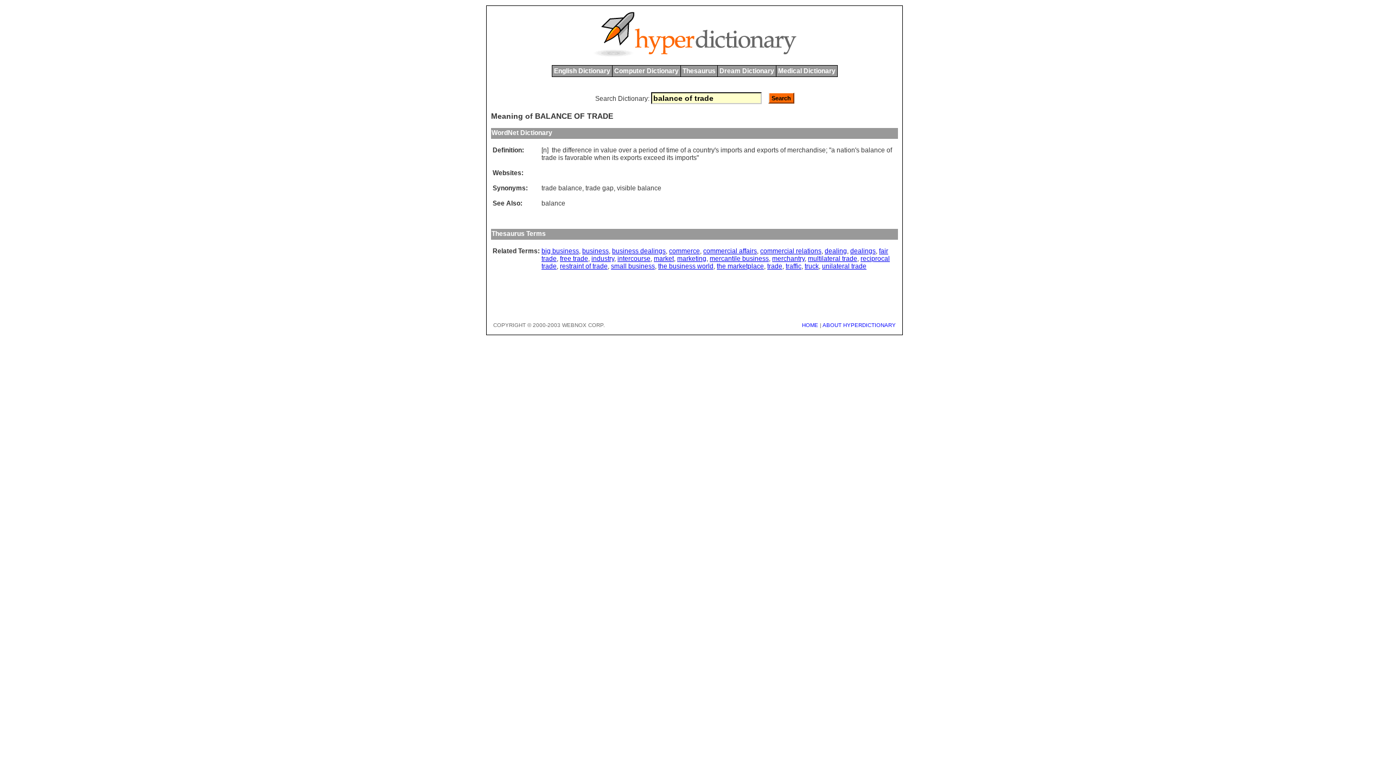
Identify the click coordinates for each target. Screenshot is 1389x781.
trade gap (599, 188)
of (662, 150)
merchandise (806, 150)
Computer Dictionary (646, 71)
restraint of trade (584, 266)
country (704, 150)
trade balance (561, 188)
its (615, 158)
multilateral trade (832, 259)
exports (768, 150)
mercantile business (739, 259)
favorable (578, 158)
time (672, 150)
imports (731, 150)
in (596, 150)
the (556, 150)
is (560, 158)
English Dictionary (582, 71)
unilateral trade (844, 266)
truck (812, 266)
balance (873, 150)
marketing (691, 259)
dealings (863, 251)
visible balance (639, 188)
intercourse (634, 259)
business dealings (639, 251)
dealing (836, 251)
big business (560, 251)
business (595, 251)
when (602, 158)
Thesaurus (699, 71)
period (648, 150)
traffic (793, 266)
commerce (684, 251)
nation (846, 150)
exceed (654, 158)
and (749, 150)
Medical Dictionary (807, 71)
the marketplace (740, 266)
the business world (685, 266)
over (625, 150)
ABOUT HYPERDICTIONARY (859, 325)
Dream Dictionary (746, 71)
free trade (574, 259)
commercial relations (790, 251)
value (609, 150)
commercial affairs (730, 251)
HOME (810, 325)
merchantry (788, 259)
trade (549, 158)
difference (577, 150)
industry (602, 259)
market (664, 259)
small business (633, 266)
